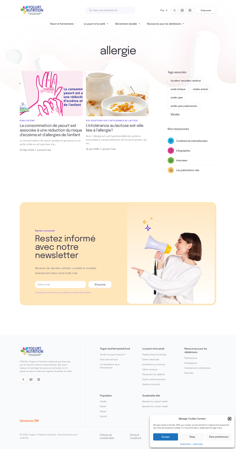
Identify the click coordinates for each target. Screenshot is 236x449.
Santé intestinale (150, 359)
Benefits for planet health (155, 401)
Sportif (103, 416)
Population (106, 395)
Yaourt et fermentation (62, 23)
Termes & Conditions (135, 436)
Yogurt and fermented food (115, 348)
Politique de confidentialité (107, 436)
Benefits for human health (155, 406)
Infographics (190, 363)
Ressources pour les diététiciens (164, 23)
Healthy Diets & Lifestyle (154, 354)
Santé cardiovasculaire (154, 379)
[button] (229, 418)
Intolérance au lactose (153, 364)
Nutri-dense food (109, 359)
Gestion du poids (151, 384)
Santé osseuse (149, 369)
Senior (103, 411)
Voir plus (174, 114)
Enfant (103, 406)
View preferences (218, 436)
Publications (190, 358)
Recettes (189, 372)
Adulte (103, 401)
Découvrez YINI (29, 420)
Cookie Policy (185, 444)
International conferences (197, 368)
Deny (192, 436)
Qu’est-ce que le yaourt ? (113, 354)
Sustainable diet (151, 395)
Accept (166, 436)
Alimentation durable (126, 23)
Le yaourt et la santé (94, 23)
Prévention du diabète (153, 374)
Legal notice (198, 444)
